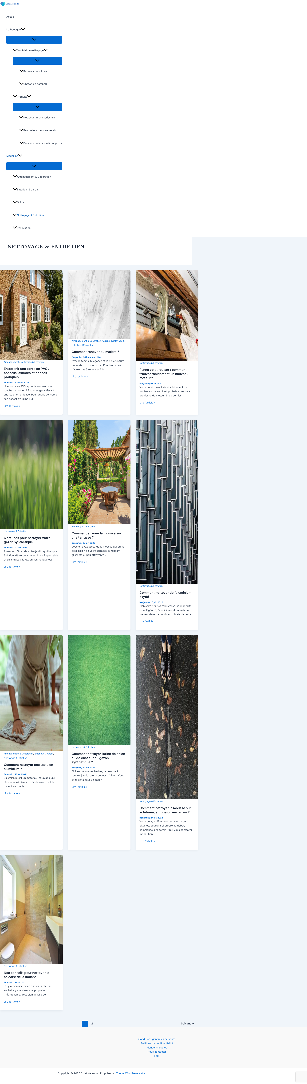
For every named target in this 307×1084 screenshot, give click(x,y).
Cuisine (106, 340)
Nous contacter (156, 1051)
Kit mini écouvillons (35, 71)
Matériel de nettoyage (30, 50)
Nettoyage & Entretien (30, 215)
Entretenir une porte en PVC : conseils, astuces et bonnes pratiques (26, 373)
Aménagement (11, 362)
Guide (20, 202)
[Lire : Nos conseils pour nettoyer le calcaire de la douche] (31, 909)
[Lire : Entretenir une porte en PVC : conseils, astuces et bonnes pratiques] (31, 314)
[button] (23, 29)
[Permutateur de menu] (34, 40)
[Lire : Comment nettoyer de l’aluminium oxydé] (167, 501)
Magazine (12, 155)
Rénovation (24, 228)
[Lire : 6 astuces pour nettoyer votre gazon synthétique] (31, 474)
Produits (22, 96)
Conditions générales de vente (156, 1039)
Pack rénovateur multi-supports (42, 143)
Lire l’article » (12, 405)
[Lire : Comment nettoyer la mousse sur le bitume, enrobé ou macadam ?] (167, 717)
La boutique (13, 29)
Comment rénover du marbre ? (95, 352)
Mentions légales (157, 1047)
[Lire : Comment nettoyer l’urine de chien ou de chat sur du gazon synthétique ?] (99, 689)
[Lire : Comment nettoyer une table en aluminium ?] (31, 693)
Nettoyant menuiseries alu (39, 117)
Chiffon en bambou (35, 83)
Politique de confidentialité (157, 1043)
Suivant (187, 1023)
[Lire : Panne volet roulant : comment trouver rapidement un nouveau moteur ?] (167, 315)
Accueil (10, 16)
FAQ (156, 1056)
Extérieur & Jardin (28, 189)
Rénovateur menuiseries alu (39, 130)
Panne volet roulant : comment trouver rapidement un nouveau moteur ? (163, 374)
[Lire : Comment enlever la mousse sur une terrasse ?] (99, 471)
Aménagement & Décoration (34, 176)
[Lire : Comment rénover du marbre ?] (99, 304)
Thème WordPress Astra (130, 1073)
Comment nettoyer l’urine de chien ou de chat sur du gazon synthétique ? (98, 758)
